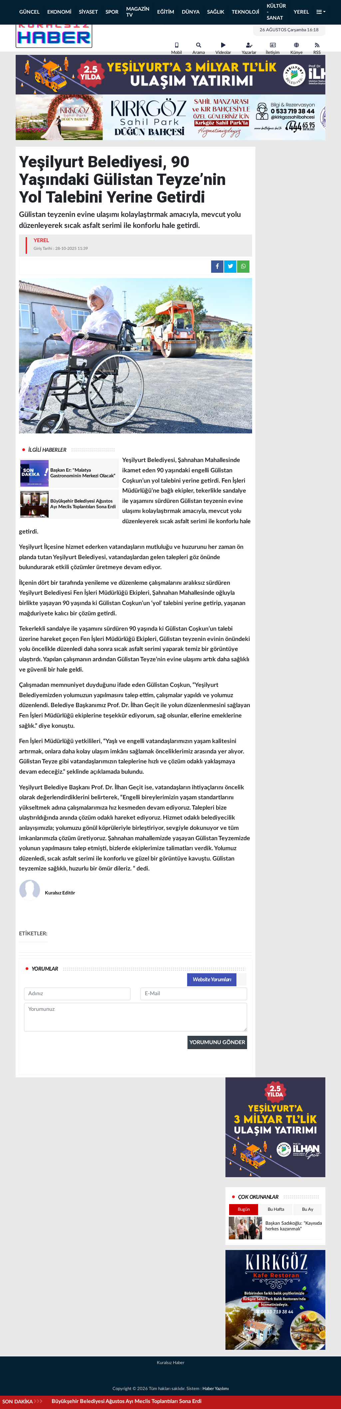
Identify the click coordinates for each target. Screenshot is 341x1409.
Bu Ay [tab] (307, 1209)
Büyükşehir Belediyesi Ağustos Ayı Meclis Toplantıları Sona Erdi (126, 1401)
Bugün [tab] (244, 1209)
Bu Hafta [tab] (276, 1209)
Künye (296, 53)
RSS (317, 53)
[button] (321, 12)
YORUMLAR (45, 969)
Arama (198, 53)
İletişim (273, 53)
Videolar (223, 53)
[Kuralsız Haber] (54, 32)
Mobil (176, 53)
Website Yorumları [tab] (212, 979)
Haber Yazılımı (215, 1389)
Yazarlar (249, 53)
